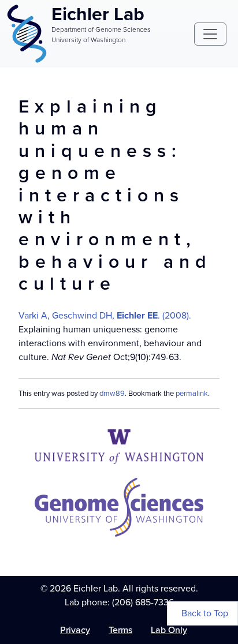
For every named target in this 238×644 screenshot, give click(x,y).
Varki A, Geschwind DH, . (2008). (104, 315)
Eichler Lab (97, 14)
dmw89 (112, 393)
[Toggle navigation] (210, 34)
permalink (192, 393)
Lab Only (169, 629)
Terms (120, 629)
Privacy (75, 629)
